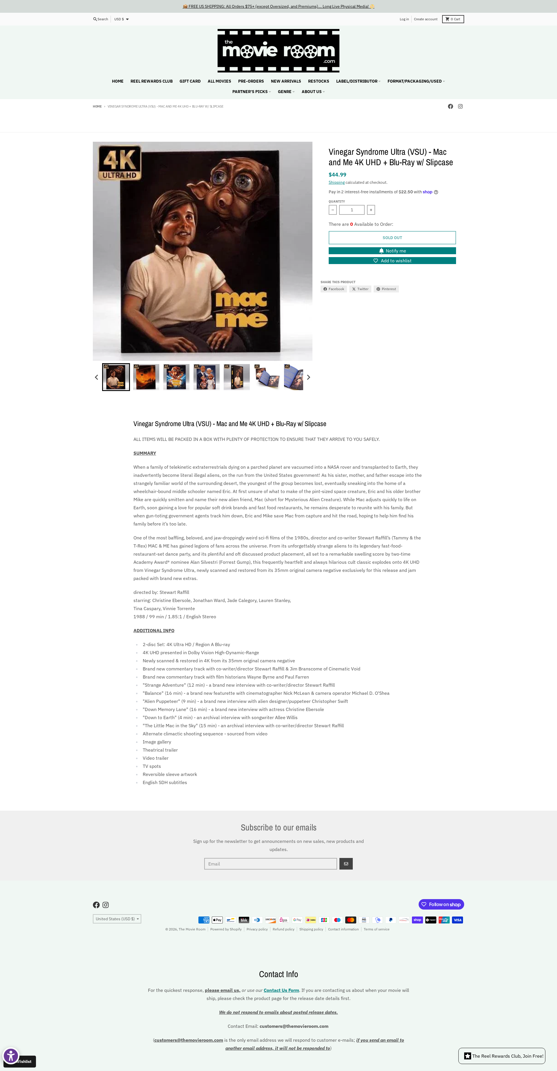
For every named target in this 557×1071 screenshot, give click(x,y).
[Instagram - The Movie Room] (460, 106)
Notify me (396, 251)
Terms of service (377, 929)
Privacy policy (257, 929)
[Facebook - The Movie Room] (450, 106)
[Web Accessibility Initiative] (11, 1056)
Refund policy (283, 929)
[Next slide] (308, 377)
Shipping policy (311, 929)
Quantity (337, 201)
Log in (404, 19)
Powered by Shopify (226, 929)
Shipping (337, 182)
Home (97, 106)
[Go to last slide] (97, 377)
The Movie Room (192, 929)
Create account (425, 19)
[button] (116, 377)
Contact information (343, 929)
